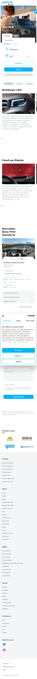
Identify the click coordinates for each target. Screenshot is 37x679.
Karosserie (5, 590)
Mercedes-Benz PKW (7, 502)
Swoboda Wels (6, 475)
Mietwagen (5, 609)
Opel (3, 511)
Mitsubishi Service (7, 508)
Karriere (4, 626)
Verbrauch (12, 54)
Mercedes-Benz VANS (8, 505)
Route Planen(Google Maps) (12, 297)
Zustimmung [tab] (6, 320)
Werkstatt (4, 587)
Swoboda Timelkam (7, 469)
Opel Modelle (5, 566)
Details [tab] (18, 320)
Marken (4, 489)
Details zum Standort (9, 301)
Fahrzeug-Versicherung (8, 605)
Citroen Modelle (6, 551)
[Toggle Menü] (33, 2)
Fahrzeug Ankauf (6, 602)
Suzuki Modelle (6, 572)
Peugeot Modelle (6, 569)
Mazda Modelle (6, 557)
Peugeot (4, 514)
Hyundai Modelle (6, 554)
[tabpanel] (18, 55)
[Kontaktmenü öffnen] (35, 11)
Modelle (4, 547)
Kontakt (4, 632)
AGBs (4, 670)
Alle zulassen (19, 350)
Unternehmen (6, 616)
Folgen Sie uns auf (8, 640)
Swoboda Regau (6, 472)
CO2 (11, 47)
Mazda (4, 499)
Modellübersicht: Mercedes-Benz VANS (12, 563)
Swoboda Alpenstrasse (8, 478)
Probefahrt (5, 593)
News (3, 620)
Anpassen (18, 356)
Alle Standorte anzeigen (26, 307)
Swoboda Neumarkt (7, 481)
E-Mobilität (5, 599)
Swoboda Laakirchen (7, 466)
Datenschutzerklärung (8, 666)
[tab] (7, 35)
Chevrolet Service (6, 518)
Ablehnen (18, 361)
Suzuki (4, 527)
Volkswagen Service (7, 533)
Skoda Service (6, 539)
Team (3, 629)
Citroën (4, 493)
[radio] (7, 44)
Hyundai (4, 496)
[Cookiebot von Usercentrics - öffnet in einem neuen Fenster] (27, 316)
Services (4, 583)
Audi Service (5, 536)
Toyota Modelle (6, 575)
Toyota (4, 530)
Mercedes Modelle (7, 560)
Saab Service (5, 521)
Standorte (5, 459)
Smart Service (6, 524)
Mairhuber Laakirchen (8, 463)
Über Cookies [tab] (30, 320)
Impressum (6, 663)
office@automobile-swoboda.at (13, 273)
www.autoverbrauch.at (7, 414)
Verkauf (4, 596)
